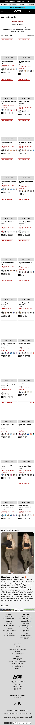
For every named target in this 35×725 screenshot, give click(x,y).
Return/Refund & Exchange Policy (17, 661)
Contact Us (17, 668)
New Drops (9, 620)
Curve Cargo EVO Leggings (8, 181)
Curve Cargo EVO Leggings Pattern (26, 182)
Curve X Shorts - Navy (24, 384)
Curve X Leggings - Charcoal (6, 303)
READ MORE (4, 606)
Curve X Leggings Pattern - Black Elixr (26, 303)
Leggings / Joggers (9, 625)
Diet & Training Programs (25, 626)
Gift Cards (25, 633)
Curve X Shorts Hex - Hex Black (25, 425)
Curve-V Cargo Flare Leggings (24, 102)
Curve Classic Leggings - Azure (8, 465)
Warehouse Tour (17, 654)
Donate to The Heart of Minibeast (26, 637)
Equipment (9, 633)
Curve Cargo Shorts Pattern (26, 142)
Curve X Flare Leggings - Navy (25, 344)
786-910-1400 (17, 697)
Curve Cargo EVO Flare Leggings (7, 222)
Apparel (22, 4)
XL (8, 72)
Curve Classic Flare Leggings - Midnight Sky (25, 506)
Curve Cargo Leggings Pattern (24, 61)
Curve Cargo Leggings (7, 61)
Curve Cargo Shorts (6, 142)
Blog (17, 656)
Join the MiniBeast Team (17, 653)
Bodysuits (9, 623)
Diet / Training (7, 717)
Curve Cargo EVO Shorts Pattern (25, 263)
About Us (17, 646)
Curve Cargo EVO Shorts (7, 262)
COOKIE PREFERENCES (13, 710)
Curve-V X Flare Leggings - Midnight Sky (8, 384)
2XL (11, 113)
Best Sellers (9, 621)
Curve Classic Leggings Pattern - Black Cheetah (25, 465)
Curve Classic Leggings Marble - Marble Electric (7, 506)
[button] (2, 11)
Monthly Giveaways (9, 635)
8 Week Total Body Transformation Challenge (9, 617)
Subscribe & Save (17, 658)
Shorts (9, 626)
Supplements (13, 4)
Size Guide (17, 660)
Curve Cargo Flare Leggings (8, 101)
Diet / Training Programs (9, 630)
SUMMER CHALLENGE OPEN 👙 (17, 7)
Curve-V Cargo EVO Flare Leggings (25, 222)
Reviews (17, 651)
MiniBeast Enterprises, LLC (14, 713)
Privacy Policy (17, 665)
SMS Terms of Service (17, 666)
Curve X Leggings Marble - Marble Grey (8, 344)
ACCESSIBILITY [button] (24, 710)
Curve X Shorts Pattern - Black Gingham (8, 425)
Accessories (9, 632)
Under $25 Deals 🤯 (26, 621)
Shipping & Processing (17, 663)
